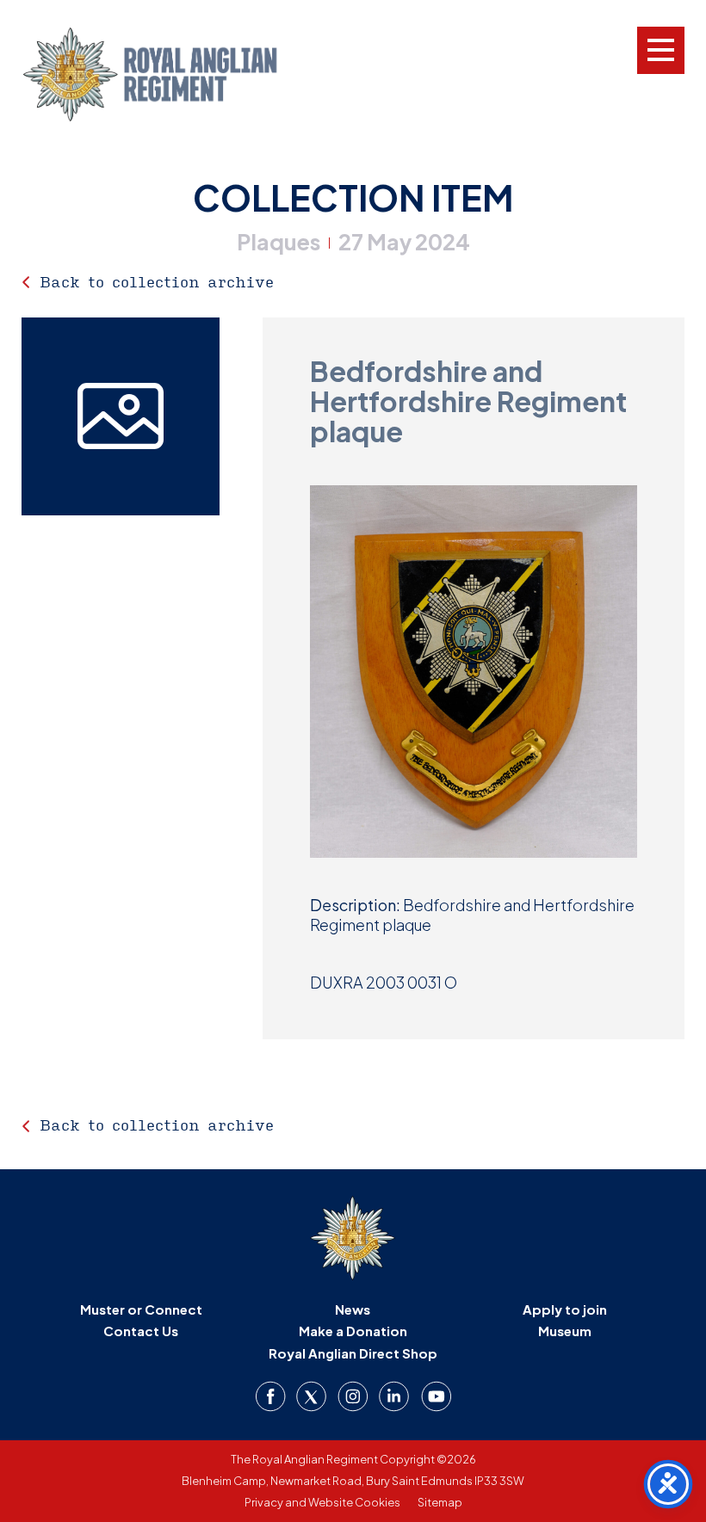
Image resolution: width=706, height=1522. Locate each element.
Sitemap (440, 1502)
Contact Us (140, 1330)
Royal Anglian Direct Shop (353, 1353)
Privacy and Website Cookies (322, 1502)
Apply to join (565, 1309)
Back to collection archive (157, 281)
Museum (564, 1330)
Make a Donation (353, 1330)
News (352, 1309)
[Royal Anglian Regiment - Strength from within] (172, 74)
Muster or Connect (141, 1309)
